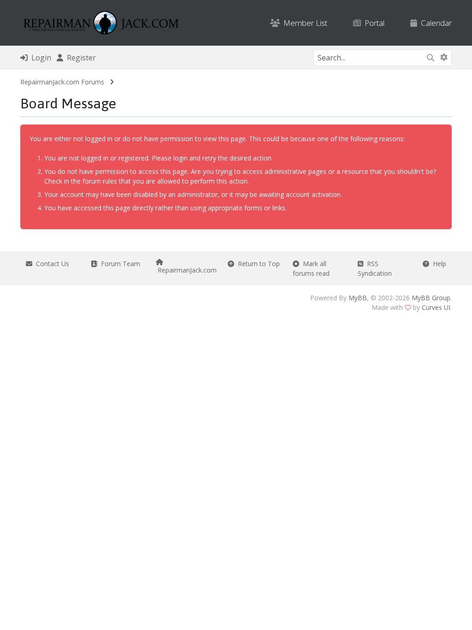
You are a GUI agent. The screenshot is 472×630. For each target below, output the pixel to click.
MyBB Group (431, 297)
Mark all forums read (311, 268)
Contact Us (50, 263)
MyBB (357, 297)
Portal (372, 23)
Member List (303, 23)
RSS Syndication (375, 268)
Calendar (434, 23)
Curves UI (436, 307)
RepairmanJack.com (186, 270)
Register (79, 58)
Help (437, 263)
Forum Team (118, 263)
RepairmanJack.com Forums (62, 81)
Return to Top (257, 263)
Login (39, 58)
